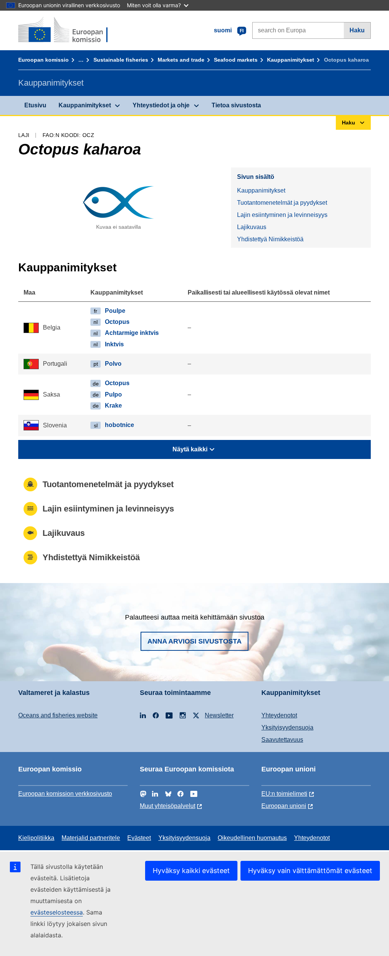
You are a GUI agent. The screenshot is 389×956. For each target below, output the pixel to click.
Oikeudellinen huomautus (252, 838)
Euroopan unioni (283, 806)
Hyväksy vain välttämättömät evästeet (310, 871)
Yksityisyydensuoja (287, 727)
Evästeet (139, 838)
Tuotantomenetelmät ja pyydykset (282, 202)
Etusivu (35, 105)
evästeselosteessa (56, 912)
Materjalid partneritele (91, 838)
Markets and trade (181, 60)
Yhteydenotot (279, 715)
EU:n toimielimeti (284, 793)
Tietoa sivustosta (236, 105)
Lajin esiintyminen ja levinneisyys (282, 215)
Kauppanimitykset (290, 60)
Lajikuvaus (251, 227)
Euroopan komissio (43, 60)
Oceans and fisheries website (58, 715)
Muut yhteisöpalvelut (167, 806)
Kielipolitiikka (36, 838)
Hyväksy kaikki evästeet (191, 871)
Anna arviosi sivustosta (194, 641)
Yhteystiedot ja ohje (161, 105)
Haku (357, 30)
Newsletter (219, 715)
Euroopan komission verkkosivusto (65, 793)
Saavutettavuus (282, 739)
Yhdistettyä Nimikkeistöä (270, 239)
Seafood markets (236, 60)
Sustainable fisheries (120, 60)
